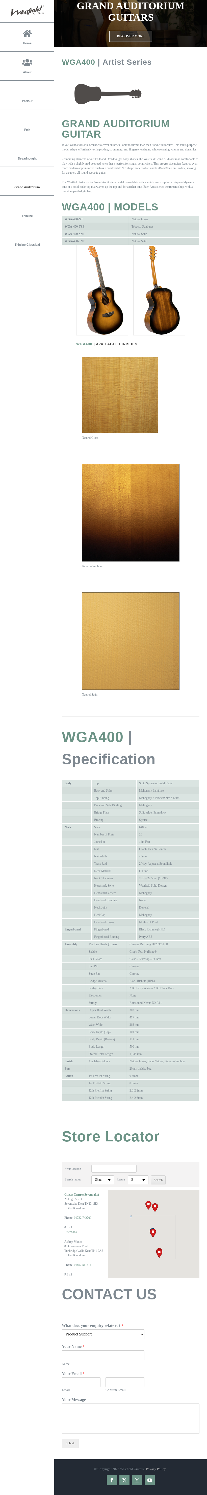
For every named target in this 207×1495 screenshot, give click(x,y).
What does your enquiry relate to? (92, 1325)
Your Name (73, 1346)
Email (66, 1390)
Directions (70, 1232)
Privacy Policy (156, 1469)
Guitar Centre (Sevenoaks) (81, 1194)
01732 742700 (82, 1218)
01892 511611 (82, 1265)
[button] (153, 1233)
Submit (70, 1443)
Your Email (73, 1374)
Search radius (73, 1179)
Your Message (74, 1399)
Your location (73, 1169)
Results (121, 1179)
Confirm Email (116, 1390)
